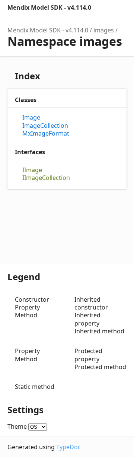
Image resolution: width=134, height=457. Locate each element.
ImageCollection (45, 126)
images (103, 30)
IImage (32, 170)
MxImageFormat (45, 133)
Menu (119, 7)
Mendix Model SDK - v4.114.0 (49, 7)
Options (104, 7)
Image (31, 117)
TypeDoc (68, 447)
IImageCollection (46, 178)
